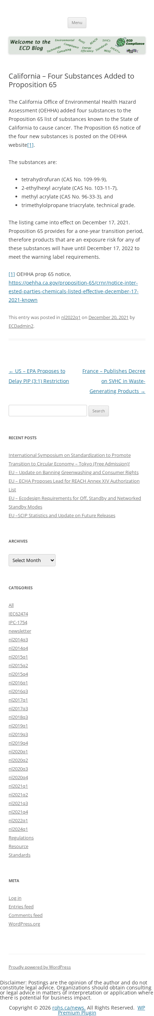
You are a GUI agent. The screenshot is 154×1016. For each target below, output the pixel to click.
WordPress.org (24, 924)
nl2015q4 (18, 674)
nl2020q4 (18, 777)
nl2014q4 (18, 648)
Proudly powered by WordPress (40, 967)
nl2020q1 (18, 751)
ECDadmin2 (21, 326)
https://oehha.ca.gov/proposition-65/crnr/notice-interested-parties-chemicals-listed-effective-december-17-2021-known (74, 291)
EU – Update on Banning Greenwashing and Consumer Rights (74, 472)
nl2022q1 (71, 317)
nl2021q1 (18, 786)
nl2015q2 (18, 665)
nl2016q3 (18, 691)
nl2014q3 (18, 639)
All (11, 605)
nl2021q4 (18, 812)
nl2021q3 (18, 803)
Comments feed (26, 915)
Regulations (21, 837)
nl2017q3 (18, 708)
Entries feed (21, 906)
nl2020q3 (18, 768)
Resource (18, 846)
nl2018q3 (18, 717)
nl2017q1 (18, 700)
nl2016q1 (18, 682)
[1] (30, 144)
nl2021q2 (18, 794)
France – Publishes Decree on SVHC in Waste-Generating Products (113, 380)
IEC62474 (18, 613)
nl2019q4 (18, 743)
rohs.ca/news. (69, 1007)
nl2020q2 (18, 760)
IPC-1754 (18, 622)
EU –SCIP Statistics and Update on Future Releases (62, 515)
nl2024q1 (18, 829)
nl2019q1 (18, 725)
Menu (77, 22)
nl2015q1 (18, 657)
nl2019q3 (18, 734)
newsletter (20, 631)
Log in (15, 898)
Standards (19, 855)
